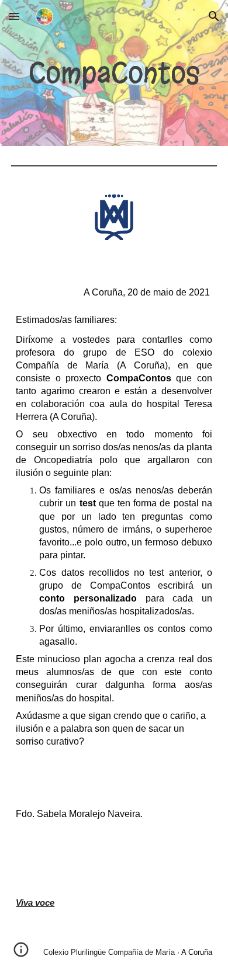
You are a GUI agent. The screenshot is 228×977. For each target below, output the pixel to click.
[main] (114, 73)
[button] (14, 16)
